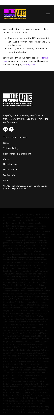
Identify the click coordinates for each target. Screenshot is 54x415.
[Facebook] (11, 129)
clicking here (29, 64)
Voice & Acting (10, 148)
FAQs (6, 180)
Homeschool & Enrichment (17, 153)
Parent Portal (10, 169)
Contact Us (9, 174)
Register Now (10, 164)
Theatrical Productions (15, 137)
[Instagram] (5, 129)
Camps (6, 159)
